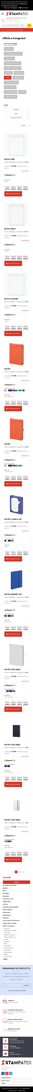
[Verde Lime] (22, 390)
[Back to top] (30, 1081)
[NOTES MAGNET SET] (16, 580)
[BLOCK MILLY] (16, 214)
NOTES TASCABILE (12, 669)
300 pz (19, 188)
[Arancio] (5, 390)
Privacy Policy (12, 1090)
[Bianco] (7, 390)
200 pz (13, 188)
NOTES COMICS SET (13, 519)
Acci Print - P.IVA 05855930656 (21, 1088)
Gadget (8, 30)
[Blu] (9, 390)
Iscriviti (26, 985)
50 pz (7, 188)
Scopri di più (25, 171)
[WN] (24, 390)
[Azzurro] (18, 390)
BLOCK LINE (9, 159)
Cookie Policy (21, 1090)
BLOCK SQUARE (11, 299)
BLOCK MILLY (10, 229)
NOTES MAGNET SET (13, 594)
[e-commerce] (17, 13)
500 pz (25, 188)
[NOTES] (16, 354)
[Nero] (11, 390)
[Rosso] (13, 390)
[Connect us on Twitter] (10, 1073)
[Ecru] (7, 616)
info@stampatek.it (15, 1054)
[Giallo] (7, 541)
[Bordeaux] (9, 691)
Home (3, 30)
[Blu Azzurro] (14, 691)
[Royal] (14, 390)
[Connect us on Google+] (6, 1073)
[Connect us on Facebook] (3, 1073)
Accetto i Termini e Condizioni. (17, 990)
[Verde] (16, 390)
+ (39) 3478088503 (15, 1047)
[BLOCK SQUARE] (16, 284)
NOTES (7, 369)
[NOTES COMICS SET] (16, 505)
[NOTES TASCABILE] (16, 655)
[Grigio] (20, 390)
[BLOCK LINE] (16, 145)
